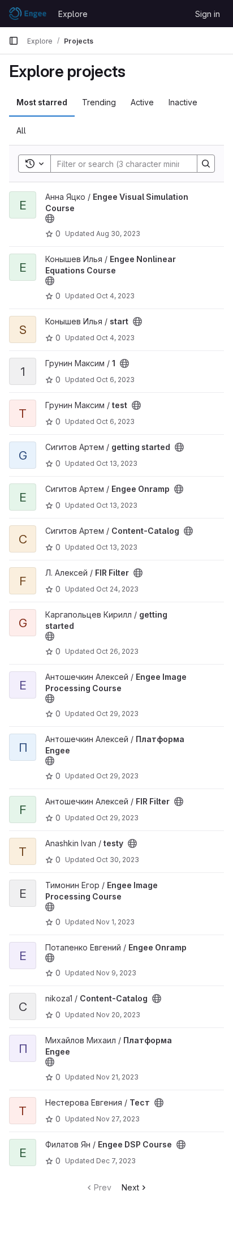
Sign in (207, 14)
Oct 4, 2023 (115, 296)
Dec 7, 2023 (116, 1160)
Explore (73, 14)
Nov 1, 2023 (115, 922)
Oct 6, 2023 (115, 379)
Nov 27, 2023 (118, 1119)
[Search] (206, 164)
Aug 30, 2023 (118, 233)
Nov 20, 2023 (118, 1014)
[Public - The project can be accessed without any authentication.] (49, 218)
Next (130, 1187)
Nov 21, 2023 (117, 1077)
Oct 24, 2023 (117, 589)
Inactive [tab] (183, 102)
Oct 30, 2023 (117, 859)
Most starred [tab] (41, 102)
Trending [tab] (99, 102)
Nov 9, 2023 (116, 973)
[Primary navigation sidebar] (14, 41)
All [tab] (21, 130)
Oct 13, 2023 (116, 463)
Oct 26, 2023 (117, 651)
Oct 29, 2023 (117, 713)
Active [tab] (142, 102)
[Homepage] (27, 14)
